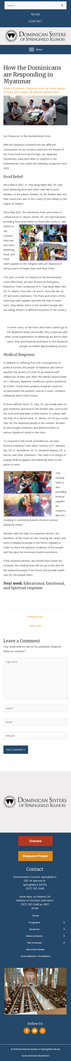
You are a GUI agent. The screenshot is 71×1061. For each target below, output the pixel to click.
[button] (35, 841)
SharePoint (43, 1055)
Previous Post (35, 616)
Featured (32, 88)
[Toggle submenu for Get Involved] (64, 943)
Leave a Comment (13, 88)
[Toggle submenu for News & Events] (64, 936)
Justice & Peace (47, 88)
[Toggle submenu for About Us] (64, 929)
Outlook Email (29, 1055)
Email (35, 908)
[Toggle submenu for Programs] (64, 922)
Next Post (35, 626)
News (24, 92)
